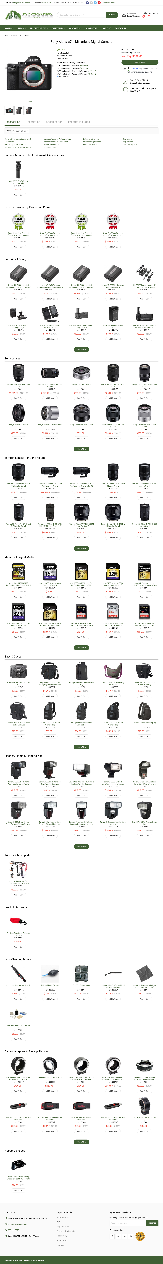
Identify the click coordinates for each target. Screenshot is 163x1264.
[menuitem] (9, 28)
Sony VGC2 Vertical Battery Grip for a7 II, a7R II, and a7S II (144, 326)
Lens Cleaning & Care (131, 144)
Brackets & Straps (90, 144)
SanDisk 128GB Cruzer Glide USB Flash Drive (18, 1119)
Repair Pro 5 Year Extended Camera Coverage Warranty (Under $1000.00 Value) (113, 235)
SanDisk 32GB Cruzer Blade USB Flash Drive (81, 1119)
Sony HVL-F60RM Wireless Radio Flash (144, 823)
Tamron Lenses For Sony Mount (56, 142)
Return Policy (62, 1236)
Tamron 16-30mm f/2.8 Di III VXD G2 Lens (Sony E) (113, 485)
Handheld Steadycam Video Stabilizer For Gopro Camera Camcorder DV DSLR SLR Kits (18, 883)
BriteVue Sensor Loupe (81, 985)
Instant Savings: (127, 53)
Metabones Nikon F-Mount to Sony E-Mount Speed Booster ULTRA (113, 1079)
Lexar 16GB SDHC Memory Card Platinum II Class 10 (50, 584)
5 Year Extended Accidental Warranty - (77, 74)
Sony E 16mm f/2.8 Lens (81, 384)
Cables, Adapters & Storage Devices (18, 147)
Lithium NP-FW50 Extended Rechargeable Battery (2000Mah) (81, 286)
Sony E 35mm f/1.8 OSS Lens (81, 425)
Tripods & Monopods (51, 144)
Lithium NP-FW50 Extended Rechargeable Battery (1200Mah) (18, 286)
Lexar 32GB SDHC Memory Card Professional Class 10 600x (50, 624)
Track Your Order (108, 3)
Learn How (140, 75)
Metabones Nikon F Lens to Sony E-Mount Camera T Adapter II (81, 1078)
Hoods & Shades (50, 147)
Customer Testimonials (66, 1231)
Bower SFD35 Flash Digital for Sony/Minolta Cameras (50, 783)
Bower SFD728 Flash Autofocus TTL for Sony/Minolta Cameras (144, 783)
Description (33, 122)
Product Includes (79, 122)
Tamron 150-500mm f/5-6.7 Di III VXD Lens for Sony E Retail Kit (81, 485)
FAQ (58, 1222)
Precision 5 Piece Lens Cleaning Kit (18, 1026)
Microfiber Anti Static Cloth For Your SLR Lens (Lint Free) (144, 986)
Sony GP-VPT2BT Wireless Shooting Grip (19, 182)
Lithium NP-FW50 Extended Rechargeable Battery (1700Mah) (50, 286)
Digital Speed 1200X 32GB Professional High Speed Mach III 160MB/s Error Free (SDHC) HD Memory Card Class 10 (18, 586)
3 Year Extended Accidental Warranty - (77, 71)
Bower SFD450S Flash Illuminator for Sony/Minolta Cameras (81, 783)
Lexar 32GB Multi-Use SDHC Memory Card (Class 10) (113, 584)
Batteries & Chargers (91, 139)
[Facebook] (112, 1236)
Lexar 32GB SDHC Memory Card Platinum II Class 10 (18, 624)
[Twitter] (118, 1236)
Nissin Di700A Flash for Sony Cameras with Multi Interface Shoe (50, 824)
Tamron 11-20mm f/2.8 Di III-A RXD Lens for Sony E (18, 485)
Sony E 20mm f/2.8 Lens (18, 425)
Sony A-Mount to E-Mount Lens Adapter (144, 1119)
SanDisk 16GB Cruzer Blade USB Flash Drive (50, 1119)
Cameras (14, 36)
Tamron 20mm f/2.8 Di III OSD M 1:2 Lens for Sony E (81, 525)
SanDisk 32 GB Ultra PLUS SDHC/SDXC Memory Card (113, 624)
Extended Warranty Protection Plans (57, 139)
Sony (27, 36)
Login (129, 16)
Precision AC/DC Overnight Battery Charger (18, 326)
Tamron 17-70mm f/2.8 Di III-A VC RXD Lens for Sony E (18, 525)
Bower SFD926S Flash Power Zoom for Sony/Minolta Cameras (18, 823)
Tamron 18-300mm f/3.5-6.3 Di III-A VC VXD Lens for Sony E (50, 525)
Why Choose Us (63, 1227)
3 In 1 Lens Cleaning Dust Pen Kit (18, 985)
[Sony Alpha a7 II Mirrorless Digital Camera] (9, 110)
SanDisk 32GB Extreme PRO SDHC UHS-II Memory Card (144, 624)
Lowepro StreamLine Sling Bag (144, 723)
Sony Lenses (127, 139)
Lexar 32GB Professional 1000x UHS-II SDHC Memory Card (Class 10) (144, 585)
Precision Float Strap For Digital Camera (18, 934)
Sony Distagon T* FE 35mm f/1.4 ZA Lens (50, 386)
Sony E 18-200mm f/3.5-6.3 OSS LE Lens (144, 386)
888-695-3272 (47, 3)
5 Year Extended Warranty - (72, 68)
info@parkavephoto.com (21, 3)
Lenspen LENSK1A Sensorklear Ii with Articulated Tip (113, 986)
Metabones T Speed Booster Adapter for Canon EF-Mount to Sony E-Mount (144, 1079)
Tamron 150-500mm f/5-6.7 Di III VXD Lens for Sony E (50, 485)
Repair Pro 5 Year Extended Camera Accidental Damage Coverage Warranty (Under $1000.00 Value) (81, 236)
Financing (60, 1245)
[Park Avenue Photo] (29, 15)
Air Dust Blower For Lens (50, 985)
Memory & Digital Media (92, 142)
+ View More (81, 350)
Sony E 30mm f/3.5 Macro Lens (50, 425)
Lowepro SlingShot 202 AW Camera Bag (81, 724)
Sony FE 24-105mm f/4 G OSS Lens (18, 386)
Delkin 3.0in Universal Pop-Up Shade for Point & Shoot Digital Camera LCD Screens (18, 1179)
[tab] (12, 123)
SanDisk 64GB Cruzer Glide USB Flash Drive (113, 1119)
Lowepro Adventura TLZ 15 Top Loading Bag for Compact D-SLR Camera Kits (50, 685)
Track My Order (62, 1218)
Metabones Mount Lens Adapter (50, 1077)
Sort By (8, 131)
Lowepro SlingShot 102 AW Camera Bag (50, 724)
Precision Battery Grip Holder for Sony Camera (81, 326)
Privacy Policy (62, 1240)
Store (6, 36)
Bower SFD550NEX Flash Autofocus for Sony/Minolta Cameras (113, 784)
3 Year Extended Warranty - (72, 66)
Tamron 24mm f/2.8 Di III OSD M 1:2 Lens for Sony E (113, 525)
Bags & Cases (128, 142)
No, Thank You (64, 77)
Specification (54, 122)
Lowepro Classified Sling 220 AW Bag (81, 684)
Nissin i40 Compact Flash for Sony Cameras (113, 823)
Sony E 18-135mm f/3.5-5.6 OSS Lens (113, 386)
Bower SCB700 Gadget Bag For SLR (18, 684)
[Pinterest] (130, 1236)
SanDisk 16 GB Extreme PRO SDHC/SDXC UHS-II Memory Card (81, 624)
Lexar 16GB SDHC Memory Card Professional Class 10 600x (81, 584)
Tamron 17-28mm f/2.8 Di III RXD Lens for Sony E (144, 485)
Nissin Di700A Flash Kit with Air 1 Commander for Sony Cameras (81, 823)
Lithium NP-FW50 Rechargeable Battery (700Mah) (113, 286)
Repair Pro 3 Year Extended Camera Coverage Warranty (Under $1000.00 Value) (49, 235)
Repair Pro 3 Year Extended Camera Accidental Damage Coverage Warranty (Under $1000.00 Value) (18, 236)
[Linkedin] (124, 1236)
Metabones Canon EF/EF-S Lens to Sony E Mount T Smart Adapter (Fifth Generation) (18, 1079)
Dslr (21, 36)
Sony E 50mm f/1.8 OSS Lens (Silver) (144, 426)
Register (136, 16)
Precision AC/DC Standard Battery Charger (50, 326)
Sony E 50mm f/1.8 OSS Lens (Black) (113, 426)
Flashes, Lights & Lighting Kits (15, 144)
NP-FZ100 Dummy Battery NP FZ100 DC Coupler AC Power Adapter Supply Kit (144, 287)
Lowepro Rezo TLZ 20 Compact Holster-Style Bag (18, 724)
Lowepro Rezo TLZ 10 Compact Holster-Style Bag (144, 684)
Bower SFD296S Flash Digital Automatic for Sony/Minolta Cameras (18, 784)
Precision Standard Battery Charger (113, 326)
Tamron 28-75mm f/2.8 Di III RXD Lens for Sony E (144, 525)
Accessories (12, 122)
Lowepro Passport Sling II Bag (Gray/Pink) (113, 684)
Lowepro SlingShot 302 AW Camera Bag (113, 724)
